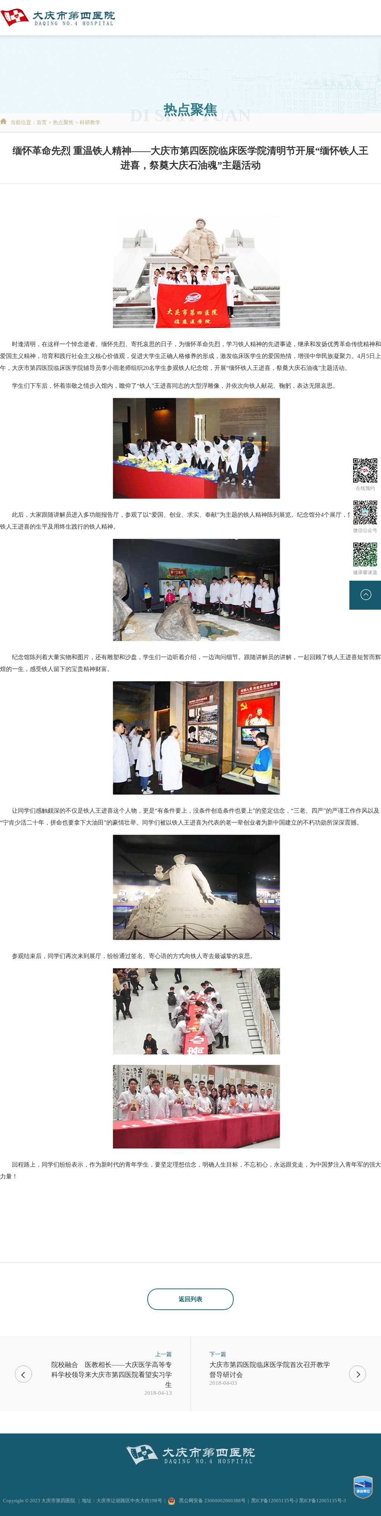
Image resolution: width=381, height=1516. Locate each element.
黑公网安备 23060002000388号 (212, 1500)
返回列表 (190, 1299)
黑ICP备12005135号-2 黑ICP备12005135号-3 (298, 1500)
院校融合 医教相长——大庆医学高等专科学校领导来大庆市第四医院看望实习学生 (111, 1374)
